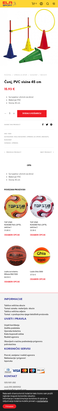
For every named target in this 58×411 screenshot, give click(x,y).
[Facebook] (44, 124)
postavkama (42, 401)
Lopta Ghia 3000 (36, 271)
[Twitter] (48, 124)
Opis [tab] (29, 165)
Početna (7, 75)
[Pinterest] (52, 124)
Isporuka (8, 361)
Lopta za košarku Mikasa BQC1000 (11, 272)
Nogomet (34, 75)
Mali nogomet (20, 137)
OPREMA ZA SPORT (20, 75)
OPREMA (15, 143)
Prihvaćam (9, 406)
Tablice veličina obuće (14, 305)
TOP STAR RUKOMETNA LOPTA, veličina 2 (38, 224)
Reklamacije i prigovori (15, 358)
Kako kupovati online (14, 334)
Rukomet (8, 140)
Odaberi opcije (12, 235)
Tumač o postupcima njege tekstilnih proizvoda (26, 314)
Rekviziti (43, 75)
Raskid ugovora (11, 337)
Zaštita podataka (12, 328)
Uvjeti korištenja (11, 325)
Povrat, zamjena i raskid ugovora (19, 355)
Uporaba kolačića (12, 331)
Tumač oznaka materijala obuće (19, 308)
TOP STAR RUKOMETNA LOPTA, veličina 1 (12, 224)
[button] (34, 3)
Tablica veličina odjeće (14, 311)
